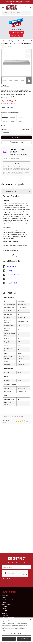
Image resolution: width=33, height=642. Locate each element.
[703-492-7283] (25, 7)
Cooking (11, 41)
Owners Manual (11, 266)
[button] (3, 7)
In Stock (4, 602)
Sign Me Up (6, 579)
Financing (4, 606)
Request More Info (17, 142)
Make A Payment (6, 611)
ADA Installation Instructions (15, 275)
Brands (4, 597)
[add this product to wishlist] (28, 56)
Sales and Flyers (6, 604)
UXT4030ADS (9, 109)
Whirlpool (10, 107)
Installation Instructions (14, 279)
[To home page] (11, 7)
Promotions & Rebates (8, 600)
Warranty (9, 270)
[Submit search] (29, 12)
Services (4, 608)
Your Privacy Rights (16, 633)
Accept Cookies (24, 638)
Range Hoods (18, 41)
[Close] (31, 620)
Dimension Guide (12, 283)
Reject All (8, 638)
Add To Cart (16, 137)
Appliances (4, 41)
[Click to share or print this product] (28, 51)
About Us (4, 613)
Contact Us (5, 615)
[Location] (20, 7)
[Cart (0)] (30, 7)
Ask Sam (16, 163)
